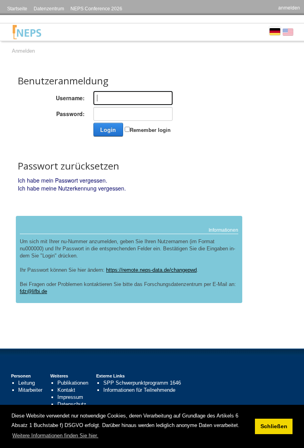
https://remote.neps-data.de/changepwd (151, 270)
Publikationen (72, 383)
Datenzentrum (49, 8)
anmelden (289, 7)
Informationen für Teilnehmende (139, 390)
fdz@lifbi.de (33, 291)
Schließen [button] (273, 426)
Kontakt (66, 390)
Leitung (26, 383)
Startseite (17, 8)
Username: (70, 98)
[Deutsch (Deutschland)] (275, 31)
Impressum (70, 397)
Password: (70, 114)
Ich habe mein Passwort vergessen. (62, 180)
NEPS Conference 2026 (96, 8)
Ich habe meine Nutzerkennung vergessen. (72, 188)
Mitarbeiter (30, 390)
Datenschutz (71, 404)
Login (108, 129)
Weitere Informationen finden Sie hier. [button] (55, 435)
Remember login (150, 130)
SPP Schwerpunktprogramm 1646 (142, 383)
